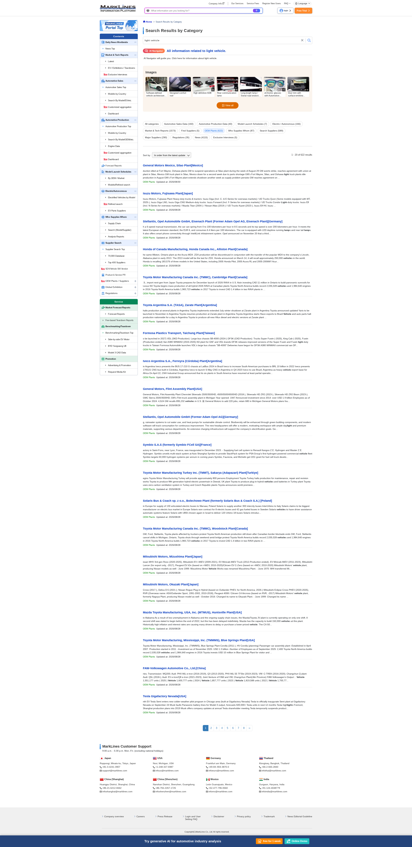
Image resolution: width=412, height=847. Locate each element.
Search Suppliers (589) (271, 130)
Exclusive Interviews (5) (225, 137)
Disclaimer (219, 816)
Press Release (165, 816)
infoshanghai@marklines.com (117, 791)
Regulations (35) (181, 137)
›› (249, 728)
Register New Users (271, 3)
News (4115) (201, 137)
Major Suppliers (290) (156, 137)
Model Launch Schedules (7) (252, 124)
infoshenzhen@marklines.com (170, 791)
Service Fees (253, 3)
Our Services (237, 3)
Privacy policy (244, 816)
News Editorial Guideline (299, 816)
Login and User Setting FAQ (193, 817)
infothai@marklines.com (274, 770)
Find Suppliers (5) (190, 130)
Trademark (269, 816)
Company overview (114, 816)
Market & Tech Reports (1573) (160, 130)
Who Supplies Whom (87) (241, 130)
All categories (152, 124)
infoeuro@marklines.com (221, 770)
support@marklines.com (114, 770)
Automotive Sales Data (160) (178, 124)
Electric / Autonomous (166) (286, 124)
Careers (140, 816)
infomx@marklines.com (220, 791)
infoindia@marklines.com (274, 791)
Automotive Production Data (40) (215, 124)
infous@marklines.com (167, 770)
